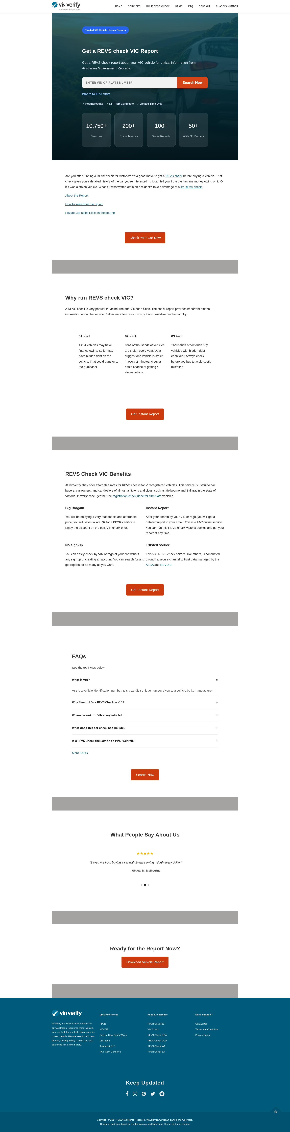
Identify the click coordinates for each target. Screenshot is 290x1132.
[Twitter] (152, 1094)
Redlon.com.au (139, 1124)
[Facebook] (127, 1094)
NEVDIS (166, 565)
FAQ (190, 6)
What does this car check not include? (145, 728)
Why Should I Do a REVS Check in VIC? (145, 702)
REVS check (173, 176)
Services (134, 6)
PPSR (103, 1023)
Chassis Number (227, 6)
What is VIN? (145, 680)
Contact (204, 6)
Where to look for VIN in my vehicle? (145, 715)
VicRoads (105, 1040)
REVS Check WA (156, 1046)
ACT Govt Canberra (110, 1051)
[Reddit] (161, 1094)
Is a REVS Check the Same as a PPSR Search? (145, 741)
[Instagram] (135, 1094)
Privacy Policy (202, 1035)
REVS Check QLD (157, 1040)
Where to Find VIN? (96, 94)
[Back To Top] (276, 1112)
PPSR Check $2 (156, 1023)
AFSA (150, 565)
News (179, 6)
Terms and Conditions (207, 1029)
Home (118, 6)
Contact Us (201, 1023)
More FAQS (80, 753)
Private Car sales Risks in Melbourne (90, 212)
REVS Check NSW (157, 1035)
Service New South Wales (113, 1035)
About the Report (76, 195)
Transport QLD (107, 1046)
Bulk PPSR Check (158, 6)
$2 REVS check (191, 187)
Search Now (193, 82)
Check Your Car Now (145, 238)
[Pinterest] (144, 1094)
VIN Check (153, 1029)
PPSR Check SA (156, 1051)
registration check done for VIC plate (137, 496)
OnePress (157, 1124)
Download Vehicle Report (145, 962)
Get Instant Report (145, 414)
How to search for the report (84, 204)
